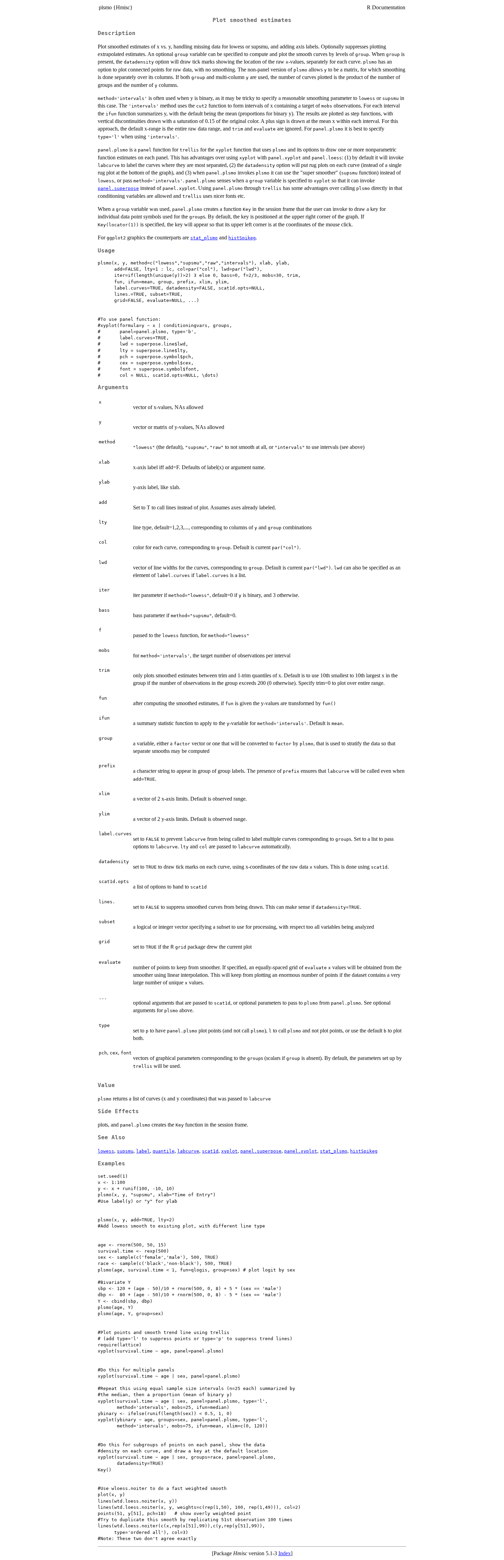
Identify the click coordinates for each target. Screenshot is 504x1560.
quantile (164, 1151)
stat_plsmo (204, 237)
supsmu (125, 1151)
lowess (106, 1151)
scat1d (210, 1151)
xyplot (229, 1151)
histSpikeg (242, 237)
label (143, 1151)
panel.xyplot (300, 1151)
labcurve (188, 1151)
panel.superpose (118, 188)
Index (284, 1553)
